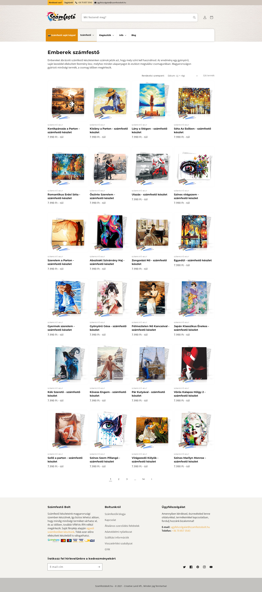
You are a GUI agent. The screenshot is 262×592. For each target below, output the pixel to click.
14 (143, 479)
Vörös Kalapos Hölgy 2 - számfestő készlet (190, 394)
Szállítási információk (117, 537)
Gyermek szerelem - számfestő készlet (61, 328)
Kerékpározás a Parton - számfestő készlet (64, 130)
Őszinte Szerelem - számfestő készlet (102, 196)
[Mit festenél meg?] (194, 17)
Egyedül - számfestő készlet (193, 260)
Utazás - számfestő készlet (149, 194)
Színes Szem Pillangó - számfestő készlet (105, 459)
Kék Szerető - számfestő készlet (64, 394)
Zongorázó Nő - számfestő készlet (149, 262)
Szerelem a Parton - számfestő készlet (61, 262)
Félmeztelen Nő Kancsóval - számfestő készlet (150, 328)
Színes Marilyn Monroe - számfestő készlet (190, 459)
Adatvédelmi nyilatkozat (118, 531)
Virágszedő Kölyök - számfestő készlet (145, 459)
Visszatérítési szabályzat (119, 543)
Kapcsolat (110, 520)
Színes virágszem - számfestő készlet (186, 196)
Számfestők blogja (115, 514)
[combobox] (139, 17)
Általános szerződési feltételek (122, 526)
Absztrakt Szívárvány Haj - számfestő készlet (107, 262)
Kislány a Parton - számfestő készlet (109, 130)
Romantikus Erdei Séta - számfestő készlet (64, 196)
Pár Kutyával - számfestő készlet (148, 394)
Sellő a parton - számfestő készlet (65, 459)
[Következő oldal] (151, 479)
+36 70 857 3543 (85, 2)
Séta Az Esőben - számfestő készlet (192, 130)
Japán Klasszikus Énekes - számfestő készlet (191, 328)
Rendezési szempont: (153, 75)
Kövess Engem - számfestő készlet (108, 394)
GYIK (107, 549)
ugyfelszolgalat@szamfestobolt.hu (111, 2)
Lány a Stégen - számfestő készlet (149, 130)
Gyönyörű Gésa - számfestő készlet (108, 328)
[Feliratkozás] (99, 566)
